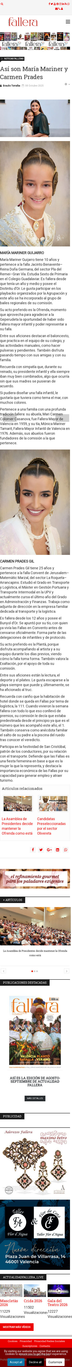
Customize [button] (55, 1362)
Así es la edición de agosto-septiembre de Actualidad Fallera (35, 1081)
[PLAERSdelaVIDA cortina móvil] (35, 878)
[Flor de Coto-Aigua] (35, 1235)
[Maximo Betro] (35, 1164)
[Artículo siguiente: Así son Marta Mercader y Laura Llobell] (62, 418)
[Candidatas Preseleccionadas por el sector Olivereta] (53, 804)
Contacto (45, 1346)
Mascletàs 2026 (9, 1302)
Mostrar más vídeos (17, 1326)
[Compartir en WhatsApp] (66, 850)
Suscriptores (29, 1346)
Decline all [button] (35, 1362)
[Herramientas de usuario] (67, 84)
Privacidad (26, 1341)
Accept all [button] (16, 1362)
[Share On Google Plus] (49, 850)
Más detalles (35, 1098)
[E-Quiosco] (35, 41)
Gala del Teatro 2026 (58, 1302)
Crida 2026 (33, 1300)
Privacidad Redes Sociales (49, 1341)
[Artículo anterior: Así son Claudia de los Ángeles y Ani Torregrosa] (10, 418)
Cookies (12, 1341)
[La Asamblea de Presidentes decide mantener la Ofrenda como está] (17, 804)
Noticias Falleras (13, 59)
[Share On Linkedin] (57, 850)
